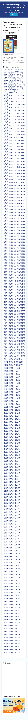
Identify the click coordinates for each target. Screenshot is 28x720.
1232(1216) (6, 473)
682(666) (14, 263)
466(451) (19, 199)
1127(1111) (6, 421)
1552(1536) (11, 633)
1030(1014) (17, 371)
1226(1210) (6, 470)
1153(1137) (17, 433)
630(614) (6, 248)
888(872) (19, 325)
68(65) (14, 82)
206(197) (19, 121)
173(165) (10, 112)
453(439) (6, 196)
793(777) (19, 296)
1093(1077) (17, 403)
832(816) (14, 308)
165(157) (19, 109)
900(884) (6, 329)
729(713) (23, 277)
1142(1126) (6, 428)
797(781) (14, 298)
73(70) (11, 83)
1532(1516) (17, 622)
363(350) (6, 169)
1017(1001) (11, 365)
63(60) (18, 80)
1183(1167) (17, 448)
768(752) (19, 289)
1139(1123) (6, 427)
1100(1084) (6, 407)
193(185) (10, 118)
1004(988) (6, 361)
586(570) (10, 235)
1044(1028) (11, 379)
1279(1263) (17, 496)
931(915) (10, 338)
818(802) (19, 304)
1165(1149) (17, 439)
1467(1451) (6, 591)
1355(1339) (6, 535)
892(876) (14, 326)
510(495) (10, 212)
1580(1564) (17, 646)
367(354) (23, 169)
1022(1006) (6, 368)
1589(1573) (17, 651)
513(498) (23, 212)
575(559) (6, 232)
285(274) (10, 145)
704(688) (23, 269)
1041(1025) (11, 377)
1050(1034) (11, 382)
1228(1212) (17, 470)
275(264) (10, 142)
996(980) (6, 358)
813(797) (19, 302)
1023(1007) (11, 368)
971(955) (6, 350)
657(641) (14, 256)
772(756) (14, 290)
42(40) (11, 76)
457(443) (23, 196)
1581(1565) (6, 648)
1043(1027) (6, 379)
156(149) (23, 106)
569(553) (23, 229)
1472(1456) (17, 592)
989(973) (19, 355)
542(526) (14, 221)
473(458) (6, 202)
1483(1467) (11, 598)
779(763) (23, 292)
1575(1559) (6, 645)
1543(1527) (11, 628)
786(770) (10, 295)
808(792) (19, 301)
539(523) (23, 220)
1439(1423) (17, 576)
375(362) (14, 172)
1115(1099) (6, 415)
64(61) (21, 80)
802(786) (14, 299)
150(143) (19, 104)
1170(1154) (11, 442)
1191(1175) (11, 452)
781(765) (10, 293)
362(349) (23, 167)
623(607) (19, 245)
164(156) (14, 109)
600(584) (6, 239)
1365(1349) (11, 540)
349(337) (10, 164)
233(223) (22, 128)
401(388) (19, 179)
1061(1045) (6, 388)
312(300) (19, 152)
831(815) (10, 308)
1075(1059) (17, 394)
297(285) (19, 148)
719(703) (23, 274)
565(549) (6, 229)
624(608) (23, 245)
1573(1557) (11, 643)
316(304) (14, 154)
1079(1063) (6, 397)
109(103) (13, 92)
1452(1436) (6, 583)
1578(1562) (6, 646)
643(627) (19, 251)
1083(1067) (11, 398)
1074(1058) (11, 394)
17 (20, 70)
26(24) (17, 71)
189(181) (14, 116)
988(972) (14, 355)
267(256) (14, 139)
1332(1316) (11, 523)
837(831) (19, 310)
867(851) (14, 319)
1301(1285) (6, 508)
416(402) (19, 184)
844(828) (6, 313)
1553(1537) (17, 633)
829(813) (23, 307)
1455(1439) (6, 585)
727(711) (14, 277)
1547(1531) (17, 630)
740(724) (6, 281)
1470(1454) (6, 592)
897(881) (14, 328)
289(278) (6, 146)
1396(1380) (11, 555)
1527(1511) (6, 621)
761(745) (10, 287)
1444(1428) (11, 579)
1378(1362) (11, 546)
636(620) (10, 250)
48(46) (11, 77)
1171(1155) (17, 442)
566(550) (10, 229)
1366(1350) (17, 540)
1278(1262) (11, 496)
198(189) (6, 119)
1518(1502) (6, 616)
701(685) (10, 269)
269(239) (23, 139)
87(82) (14, 86)
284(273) (6, 145)
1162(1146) (17, 437)
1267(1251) (6, 491)
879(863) (23, 322)
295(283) (10, 148)
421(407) (19, 185)
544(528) (23, 221)
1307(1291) (6, 511)
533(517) (23, 218)
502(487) (19, 209)
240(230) (10, 131)
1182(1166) (11, 448)
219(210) (10, 125)
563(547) (19, 227)
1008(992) (6, 362)
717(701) (14, 274)
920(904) (6, 335)
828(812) (19, 307)
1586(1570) (17, 649)
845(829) (10, 313)
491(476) (19, 206)
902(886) (14, 329)
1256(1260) (11, 485)
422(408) (23, 185)
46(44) (5, 77)
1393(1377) (11, 553)
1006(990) (15, 361)
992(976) (10, 356)
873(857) (19, 320)
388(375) (6, 176)
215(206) (14, 124)
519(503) (6, 215)
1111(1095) (17, 412)
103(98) (9, 91)
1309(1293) (17, 511)
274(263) (6, 142)
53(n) (8, 79)
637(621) (14, 250)
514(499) (6, 214)
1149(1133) (11, 431)
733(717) (19, 278)
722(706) (14, 275)
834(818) (23, 308)
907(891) (14, 331)
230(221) (10, 128)
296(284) (14, 148)
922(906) (14, 335)
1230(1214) (11, 472)
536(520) (10, 220)
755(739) (6, 286)
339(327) (10, 161)
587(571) (14, 235)
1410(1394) (6, 562)
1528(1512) (11, 621)
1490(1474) (17, 601)
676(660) (10, 262)
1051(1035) (17, 382)
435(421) (14, 190)
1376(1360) (17, 544)
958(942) (14, 346)
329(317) (6, 158)
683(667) (19, 263)
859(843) (23, 316)
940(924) (6, 341)
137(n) (5, 101)
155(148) (19, 106)
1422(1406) (6, 568)
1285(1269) (17, 499)
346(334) (19, 163)
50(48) (18, 77)
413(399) (6, 184)
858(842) (19, 316)
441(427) (19, 191)
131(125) (23, 98)
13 (15, 70)
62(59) (14, 80)
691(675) (10, 266)
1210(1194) (17, 461)
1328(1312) (6, 521)
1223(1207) (6, 469)
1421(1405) (17, 567)
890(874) (6, 326)
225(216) (10, 127)
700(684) (6, 269)
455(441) (14, 196)
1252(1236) (17, 482)
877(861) (14, 322)
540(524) (6, 221)
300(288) (10, 149)
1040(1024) (6, 377)
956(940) (6, 346)
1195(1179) (17, 454)
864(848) (23, 317)
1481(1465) (17, 597)
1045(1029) (17, 379)
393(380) (6, 178)
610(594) (6, 242)
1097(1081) (6, 406)
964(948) (19, 347)
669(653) (23, 259)
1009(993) (11, 362)
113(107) (10, 94)
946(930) (10, 343)
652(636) (14, 254)
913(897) (19, 332)
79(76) (11, 85)
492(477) (23, 206)
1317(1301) (11, 515)
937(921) (14, 340)
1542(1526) (6, 628)
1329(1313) (11, 521)
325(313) (10, 157)
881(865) (10, 323)
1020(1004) (11, 367)
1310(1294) (6, 512)
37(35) (14, 74)
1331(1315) (6, 523)
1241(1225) (6, 478)
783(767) (19, 293)
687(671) (14, 265)
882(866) (14, 323)
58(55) (23, 79)
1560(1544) (6, 637)
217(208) (23, 124)
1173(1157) (11, 443)
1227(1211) (11, 470)
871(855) (10, 320)
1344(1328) (11, 529)
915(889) (6, 334)
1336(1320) (17, 525)
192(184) (6, 118)
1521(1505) (6, 618)
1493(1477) (17, 603)
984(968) (19, 353)
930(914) (6, 338)
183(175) (10, 115)
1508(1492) (17, 610)
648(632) (19, 253)
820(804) (6, 305)
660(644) (6, 257)
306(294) (14, 151)
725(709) (6, 277)
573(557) (19, 230)
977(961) (10, 352)
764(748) (23, 287)
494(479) (10, 208)
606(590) (10, 241)
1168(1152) (17, 440)
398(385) (6, 179)
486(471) (19, 205)
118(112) (10, 95)
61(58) (11, 80)
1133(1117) (6, 424)
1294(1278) (17, 503)
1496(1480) (17, 604)
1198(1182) (17, 455)
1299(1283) (11, 506)
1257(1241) (17, 485)
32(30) (18, 73)
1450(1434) (11, 582)
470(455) (14, 200)
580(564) (6, 233)
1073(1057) (6, 394)
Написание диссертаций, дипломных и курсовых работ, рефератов (14, 7)
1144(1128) (17, 428)
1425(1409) (6, 570)
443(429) (6, 193)
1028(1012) (6, 371)
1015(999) (20, 364)
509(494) (6, 212)
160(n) (18, 107)
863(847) (19, 317)
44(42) (18, 76)
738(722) (19, 280)
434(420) (10, 190)
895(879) (6, 328)
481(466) (19, 203)
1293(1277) (11, 503)
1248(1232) (11, 481)
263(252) (18, 137)
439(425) (10, 191)
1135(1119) (17, 424)
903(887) (19, 329)
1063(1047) (17, 388)
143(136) (10, 103)
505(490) (10, 211)
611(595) (10, 242)
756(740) (10, 286)
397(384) (23, 178)
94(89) (18, 88)
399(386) (10, 179)
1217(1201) (6, 466)
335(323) (10, 160)
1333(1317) (17, 523)
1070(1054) (6, 392)
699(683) (23, 268)
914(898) (23, 332)
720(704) (6, 275)
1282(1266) (17, 497)
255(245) (23, 134)
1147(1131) (17, 430)
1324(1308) (17, 518)
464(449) (10, 199)
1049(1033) (6, 382)
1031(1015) (6, 373)
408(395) (6, 182)
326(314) (14, 157)
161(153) (22, 107)
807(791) (14, 301)
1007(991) (20, 361)
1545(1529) (6, 630)
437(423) (23, 190)
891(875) (10, 326)
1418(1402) (17, 565)
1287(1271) (11, 500)
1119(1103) (11, 416)
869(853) (23, 319)
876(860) (10, 322)
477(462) (23, 202)
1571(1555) (17, 642)
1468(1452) (11, 591)
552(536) (14, 224)
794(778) (23, 296)
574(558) (23, 230)
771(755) (10, 290)
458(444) (6, 197)
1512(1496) (6, 613)
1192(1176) (17, 452)
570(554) (6, 230)
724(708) (23, 275)
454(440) (10, 196)
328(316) (23, 157)
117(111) (6, 95)
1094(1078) (6, 404)
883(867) (19, 323)
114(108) (14, 94)
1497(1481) (6, 606)
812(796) (14, 302)
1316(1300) (6, 515)
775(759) (6, 292)
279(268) (6, 143)
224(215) (6, 127)
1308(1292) (11, 511)
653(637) (19, 254)
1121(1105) (6, 418)
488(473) (6, 206)
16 (19, 70)
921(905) (10, 335)
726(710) (10, 277)
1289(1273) (6, 502)
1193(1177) (6, 454)
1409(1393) (17, 561)
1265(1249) (11, 490)
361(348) (19, 167)
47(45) (8, 77)
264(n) (21, 137)
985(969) (23, 353)
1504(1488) (11, 609)
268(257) (19, 139)
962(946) (10, 347)
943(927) (19, 341)
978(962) (14, 352)
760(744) (6, 287)
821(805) (10, 305)
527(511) (19, 217)
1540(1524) (11, 627)
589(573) (23, 235)
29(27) (8, 73)
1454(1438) (17, 583)
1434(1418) (6, 574)
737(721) (14, 280)
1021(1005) (17, 367)
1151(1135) (6, 433)
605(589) (6, 241)
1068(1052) (11, 391)
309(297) (6, 152)
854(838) (23, 314)
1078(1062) (17, 395)
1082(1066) (6, 398)
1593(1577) (6, 654)
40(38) (5, 76)
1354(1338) (17, 534)
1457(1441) (17, 585)
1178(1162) (6, 446)
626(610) (10, 247)
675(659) (6, 262)
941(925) (10, 341)
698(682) (19, 268)
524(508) (6, 217)
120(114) (19, 95)
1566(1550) (6, 640)
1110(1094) (11, 412)
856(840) (10, 316)
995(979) (23, 356)
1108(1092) (17, 410)
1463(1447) (17, 588)
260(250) (6, 137)
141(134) (22, 101)
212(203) (23, 122)
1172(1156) (6, 443)
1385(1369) (17, 549)
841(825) (14, 311)
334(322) (6, 160)
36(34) (11, 74)
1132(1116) (17, 422)
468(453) (6, 200)
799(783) (23, 298)
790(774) (6, 296)
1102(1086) (17, 407)
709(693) (23, 271)
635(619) (6, 250)
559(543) (23, 226)
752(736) (14, 284)
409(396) (10, 182)
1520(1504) (17, 616)
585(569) (6, 235)
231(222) (14, 128)
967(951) (10, 349)
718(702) (19, 274)
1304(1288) (6, 509)
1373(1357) (6, 544)
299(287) (6, 149)
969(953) (19, 349)
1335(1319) (11, 525)
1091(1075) (6, 403)
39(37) (21, 74)
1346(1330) (6, 531)
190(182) (19, 116)
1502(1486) (17, 607)
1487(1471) (17, 600)
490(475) (14, 206)
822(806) (14, 305)
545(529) (6, 223)
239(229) (6, 131)
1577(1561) (17, 645)
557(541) (14, 226)
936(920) (10, 340)
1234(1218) (17, 473)
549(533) (23, 223)
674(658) (23, 260)
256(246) (6, 136)
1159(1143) (17, 436)
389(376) (10, 176)
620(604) (6, 245)
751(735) (10, 284)
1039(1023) (17, 376)
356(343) (18, 166)
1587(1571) (6, 651)
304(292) (6, 151)
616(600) (10, 244)
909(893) (23, 331)
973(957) (14, 350)
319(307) (6, 155)
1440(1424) (6, 577)
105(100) (17, 91)
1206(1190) (11, 460)
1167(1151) (11, 440)
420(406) (14, 185)
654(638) (23, 254)
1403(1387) (17, 558)
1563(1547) (6, 639)
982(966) (10, 353)
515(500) (10, 214)
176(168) (23, 112)
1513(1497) (11, 613)
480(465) (14, 203)
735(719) (6, 280)
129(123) (14, 98)
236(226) (14, 130)
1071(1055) (11, 392)
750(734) (6, 284)
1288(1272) (17, 500)
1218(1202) (11, 466)
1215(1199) (11, 464)
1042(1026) (17, 377)
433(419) (6, 190)
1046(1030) (6, 380)
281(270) (14, 143)
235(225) (10, 130)
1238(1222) (6, 476)
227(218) (19, 127)
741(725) (10, 281)
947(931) (14, 343)
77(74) (5, 85)
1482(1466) (6, 598)
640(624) (6, 251)
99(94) (14, 89)
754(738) (23, 284)
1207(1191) (17, 460)
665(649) (6, 259)
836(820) (10, 310)
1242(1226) (11, 478)
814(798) (23, 302)
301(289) (14, 149)
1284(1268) (11, 499)
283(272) (23, 143)
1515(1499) (6, 615)
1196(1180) (6, 455)
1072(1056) (17, 392)
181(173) (23, 113)
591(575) (10, 236)
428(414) (6, 188)
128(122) (10, 98)
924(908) (23, 335)
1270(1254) (6, 493)
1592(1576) (17, 652)
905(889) (6, 331)
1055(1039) (6, 385)
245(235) (10, 133)
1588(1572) (11, 651)
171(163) (23, 110)
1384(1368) (11, 549)
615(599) (6, 244)
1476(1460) (6, 595)
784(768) (23, 293)
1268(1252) (11, 491)
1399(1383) (11, 556)
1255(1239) (17, 484)
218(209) (6, 125)
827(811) (14, 307)
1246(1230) (17, 479)
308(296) (23, 151)
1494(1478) (6, 604)
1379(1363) (17, 546)
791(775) (10, 296)
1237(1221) (17, 475)
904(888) (23, 329)
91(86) (8, 88)
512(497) (19, 212)
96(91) (5, 89)
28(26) (5, 73)
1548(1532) (6, 631)
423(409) (6, 187)
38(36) (18, 74)
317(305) (19, 154)
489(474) (10, 206)
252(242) (10, 134)
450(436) (14, 194)
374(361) (10, 172)
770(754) (6, 290)
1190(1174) (6, 452)
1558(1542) (11, 636)
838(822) (23, 310)
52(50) (5, 79)
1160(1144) (6, 437)
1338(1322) (11, 526)
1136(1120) (6, 425)
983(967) (14, 353)
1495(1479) (11, 604)
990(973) (23, 355)
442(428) (23, 191)
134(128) (14, 100)
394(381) (10, 178)
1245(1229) (11, 479)
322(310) (19, 155)
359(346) (10, 167)
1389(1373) (6, 552)
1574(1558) (17, 643)
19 (23, 70)
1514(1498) (17, 613)
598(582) (19, 238)
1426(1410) (11, 570)
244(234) (6, 133)
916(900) (10, 334)
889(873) (23, 325)
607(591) (14, 241)
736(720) (10, 280)
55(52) (14, 79)
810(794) (6, 302)
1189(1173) (17, 451)
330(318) (10, 158)
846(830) (14, 313)
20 (4, 71)
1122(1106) (11, 418)
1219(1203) (17, 466)
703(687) (19, 269)
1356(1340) (11, 535)
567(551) (14, 229)
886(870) (10, 325)
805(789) (6, 301)
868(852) (19, 319)
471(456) (19, 200)
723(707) (19, 275)
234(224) (6, 130)
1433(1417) (17, 573)
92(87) (11, 88)
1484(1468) (17, 598)
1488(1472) (6, 601)
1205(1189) (6, 460)
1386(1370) (6, 550)
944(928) (23, 341)
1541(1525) (17, 627)
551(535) (10, 224)
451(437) (19, 194)
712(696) (14, 272)
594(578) (23, 236)
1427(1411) (17, 570)
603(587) (19, 239)
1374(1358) (11, 544)
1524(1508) (6, 619)
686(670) (10, 265)
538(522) (19, 220)
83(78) (23, 85)
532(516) (19, 218)
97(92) (8, 89)
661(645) (10, 257)
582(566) (14, 233)
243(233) (23, 131)
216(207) (19, 124)
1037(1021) (6, 376)
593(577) (19, 236)
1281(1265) (11, 497)
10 (11, 70)
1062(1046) (11, 388)
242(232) (19, 131)
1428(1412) (6, 571)
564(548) (23, 227)
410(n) (13, 182)
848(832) (19, 313)
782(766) (14, 293)
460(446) (14, 197)
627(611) (14, 247)
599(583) (23, 238)
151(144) (23, 104)
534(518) (6, 220)
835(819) (6, 310)
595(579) (6, 238)
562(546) (14, 227)
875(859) (6, 322)
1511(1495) (17, 612)
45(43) (21, 76)
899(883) (23, 328)
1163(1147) (6, 439)
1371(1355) (11, 543)
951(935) (6, 344)
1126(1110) (17, 419)
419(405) (10, 185)
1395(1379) (6, 555)
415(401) (14, 184)
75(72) (18, 83)
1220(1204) (6, 467)
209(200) (10, 122)
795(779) (6, 298)
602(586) (14, 239)
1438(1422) (11, 576)
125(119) (19, 97)
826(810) (10, 307)
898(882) (19, 328)
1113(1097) (11, 413)
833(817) (19, 308)
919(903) (23, 334)
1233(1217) (11, 473)
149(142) (14, 104)
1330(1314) (17, 521)
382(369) (23, 173)
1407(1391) (6, 561)
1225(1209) (17, 469)
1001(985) (11, 359)
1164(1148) (11, 439)
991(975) (6, 356)
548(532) (19, 223)
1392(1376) (6, 553)
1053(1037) (11, 383)
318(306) (23, 154)
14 (16, 70)
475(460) (14, 202)
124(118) (14, 97)
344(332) (10, 163)
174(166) (14, 112)
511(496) (14, 212)
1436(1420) (17, 574)
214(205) (10, 124)
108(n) (9, 92)
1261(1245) (6, 488)
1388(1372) (17, 550)
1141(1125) (17, 427)
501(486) (14, 209)
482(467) (23, 203)
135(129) (19, 100)
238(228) (23, 130)
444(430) (10, 193)
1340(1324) (6, 528)
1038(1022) (11, 376)
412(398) (22, 182)
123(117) (10, 97)
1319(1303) (6, 517)
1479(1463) (6, 597)
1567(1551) (11, 640)
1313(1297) (6, 514)
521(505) (14, 215)
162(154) (6, 109)
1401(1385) (6, 558)
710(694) (6, 272)
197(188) (23, 118)
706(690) (10, 271)
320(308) (10, 155)
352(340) (23, 164)
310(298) (10, 152)
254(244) (19, 134)
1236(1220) (11, 475)
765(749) (6, 289)
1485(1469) (6, 600)
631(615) (10, 248)
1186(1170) (17, 449)
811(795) (10, 302)
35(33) (8, 74)
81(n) (17, 85)
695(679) (6, 268)
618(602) (19, 244)
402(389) (23, 179)
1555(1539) (11, 634)
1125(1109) (11, 419)
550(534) (6, 224)
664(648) (23, 257)
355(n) (13, 166)
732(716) (14, 278)
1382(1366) (17, 547)
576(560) (10, 232)
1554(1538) (6, 634)
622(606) (14, 245)
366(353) (19, 169)
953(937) (14, 344)
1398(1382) (6, 556)
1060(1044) (17, 386)
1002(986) (15, 359)
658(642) (19, 256)
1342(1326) (17, 528)
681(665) (10, 263)
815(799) (6, 304)
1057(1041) (17, 385)
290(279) (10, 146)
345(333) (14, 163)
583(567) (19, 233)
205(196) (14, 121)
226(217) (14, 127)
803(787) (19, 299)
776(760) (10, 292)
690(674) (6, 266)
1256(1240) (6, 485)
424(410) (10, 187)
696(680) (10, 268)
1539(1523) (6, 627)
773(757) (19, 290)
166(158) (23, 109)
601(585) (10, 239)
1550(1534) (17, 631)
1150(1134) (17, 431)
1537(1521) (11, 625)
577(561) (14, 232)
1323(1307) (11, 518)
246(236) (14, 133)
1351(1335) (17, 532)
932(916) (14, 338)
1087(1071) (17, 400)
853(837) (19, 314)
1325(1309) (6, 520)
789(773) (23, 295)
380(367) (14, 173)
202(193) (23, 119)
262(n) (13, 137)
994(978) (19, 356)
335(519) (14, 160)
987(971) (10, 355)
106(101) (21, 91)
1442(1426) (17, 577)
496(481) (19, 208)
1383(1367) (6, 549)
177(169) (6, 113)
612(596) (14, 242)
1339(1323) (17, 526)
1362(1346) (11, 538)
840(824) (10, 311)
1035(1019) (11, 374)
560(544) (6, 227)
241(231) (14, 131)
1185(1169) (11, 449)
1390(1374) (11, 552)
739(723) (23, 280)
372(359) (23, 170)
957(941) (10, 346)
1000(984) (6, 359)
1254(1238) (11, 484)
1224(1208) (11, 469)
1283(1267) (6, 499)
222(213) (19, 125)
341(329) (19, 161)
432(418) (23, 188)
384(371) (10, 175)
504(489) (6, 211)
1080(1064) (11, 397)
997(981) (10, 358)
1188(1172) (11, 451)
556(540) (10, 226)
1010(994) (15, 362)
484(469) (10, 205)
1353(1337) (11, 534)
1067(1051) (6, 391)
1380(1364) (6, 547)
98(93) (11, 89)
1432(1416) (11, 573)
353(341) (6, 166)
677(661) (14, 262)
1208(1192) (6, 461)
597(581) (14, 238)
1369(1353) (17, 541)
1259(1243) (11, 487)
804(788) (23, 299)
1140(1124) (11, 427)
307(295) (19, 151)
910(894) (6, 332)
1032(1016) (11, 373)
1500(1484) (6, 607)
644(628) (23, 251)
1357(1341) (17, 535)
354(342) (10, 166)
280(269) (10, 143)
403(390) (6, 181)
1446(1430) (6, 580)
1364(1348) (6, 540)
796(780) (10, 298)
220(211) (14, 125)
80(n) (14, 85)
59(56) (5, 80)
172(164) (6, 112)
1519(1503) (11, 616)
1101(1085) (11, 407)
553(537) (19, 224)
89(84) (21, 86)
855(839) (6, 316)
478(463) (6, 203)
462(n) (22, 197)
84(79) (5, 86)
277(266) (19, 142)
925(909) (6, 337)
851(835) (10, 314)
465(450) (14, 199)
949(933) (19, 343)
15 (18, 70)
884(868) (23, 323)
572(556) (14, 230)
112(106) (6, 94)
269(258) (6, 140)
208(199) (6, 122)
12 (14, 70)
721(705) (10, 275)
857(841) (14, 316)
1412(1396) (17, 562)
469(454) (10, 200)
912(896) (14, 332)
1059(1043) (11, 386)
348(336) (6, 164)
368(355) (6, 170)
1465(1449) (11, 589)
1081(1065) (17, 397)
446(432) (19, 193)
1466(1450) (17, 589)
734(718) (23, 278)
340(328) (14, 161)
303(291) (23, 149)
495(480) (14, 208)
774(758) (23, 290)
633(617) (19, 248)
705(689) (6, 271)
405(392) (14, 181)
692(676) (14, 266)
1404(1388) (6, 559)
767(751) (14, 289)
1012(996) (6, 364)
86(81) (11, 86)
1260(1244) (17, 487)
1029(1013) (11, 371)
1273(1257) (6, 494)
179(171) (14, 113)
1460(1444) (17, 586)
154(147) (14, 106)
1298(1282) (6, 506)
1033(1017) (17, 373)
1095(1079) (11, 404)
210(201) (14, 122)
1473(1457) (6, 594)
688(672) (19, 265)
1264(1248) (6, 490)
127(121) (6, 98)
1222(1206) (17, 467)
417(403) (23, 184)
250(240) (23, 133)
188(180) (10, 116)
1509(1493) (6, 612)
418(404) (6, 185)
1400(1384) (17, 556)
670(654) (6, 260)
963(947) (14, 347)
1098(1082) (11, 406)
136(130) (23, 100)
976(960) (6, 352)
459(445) (10, 197)
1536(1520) (6, 625)
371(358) (19, 170)
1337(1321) (6, 526)
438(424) (6, 191)
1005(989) (11, 361)
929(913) (23, 337)
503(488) (23, 209)
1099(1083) (17, 406)
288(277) (23, 145)
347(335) (23, 163)
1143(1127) (11, 428)
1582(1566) (11, 648)
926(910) (10, 337)
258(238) (14, 136)
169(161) (14, 110)
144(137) (14, 103)
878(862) (19, 322)
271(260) (14, 140)
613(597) (19, 242)
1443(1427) (6, 579)
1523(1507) (17, 618)
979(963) (19, 352)
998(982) (14, 358)
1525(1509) (11, 619)
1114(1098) (17, 413)
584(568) (23, 233)
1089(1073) (11, 401)
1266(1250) (17, 490)
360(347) (14, 167)
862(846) (14, 317)
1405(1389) (11, 559)
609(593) (23, 241)
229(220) (6, 128)
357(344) (22, 166)
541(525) (10, 221)
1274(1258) (11, 494)
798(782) (19, 298)
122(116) (6, 97)
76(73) (21, 83)
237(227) (19, 130)
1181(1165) (6, 448)
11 (12, 70)
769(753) (23, 289)
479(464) (10, 203)
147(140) (6, 104)
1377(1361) (6, 546)
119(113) (14, 95)
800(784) (6, 299)
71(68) (5, 83)
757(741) (14, 286)
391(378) (19, 176)
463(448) (6, 199)
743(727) (19, 281)
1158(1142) (11, 436)
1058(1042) (6, 386)
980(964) (23, 352)
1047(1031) (11, 380)
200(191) (14, 119)
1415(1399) (17, 564)
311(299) (14, 152)
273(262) (23, 140)
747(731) (14, 283)
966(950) (6, 349)
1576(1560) (11, 645)
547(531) (14, 223)
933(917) (19, 338)
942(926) (14, 341)
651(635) (10, 254)
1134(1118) (11, 424)
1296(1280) (11, 505)
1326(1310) (11, 520)
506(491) (14, 211)
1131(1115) (11, 422)
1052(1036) (6, 383)
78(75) (8, 85)
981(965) (6, 353)
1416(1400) (6, 565)
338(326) (6, 161)
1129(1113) (17, 421)
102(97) (5, 91)
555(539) (6, 226)
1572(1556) (6, 643)
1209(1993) (11, 461)
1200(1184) (11, 457)
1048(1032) (17, 380)
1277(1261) (6, 496)
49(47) (14, 77)
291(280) (14, 146)
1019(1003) (6, 367)
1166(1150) (6, 440)
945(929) (6, 343)
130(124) (19, 98)
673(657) (19, 260)
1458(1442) (6, 586)
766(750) (10, 289)
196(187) (19, 118)
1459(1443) (11, 586)
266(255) (10, 139)
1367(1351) (6, 541)
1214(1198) (6, 464)
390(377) (14, 176)
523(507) (23, 215)
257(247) (10, 136)
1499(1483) (17, 606)
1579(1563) (11, 646)
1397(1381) (17, 555)
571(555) (10, 230)
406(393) (19, 181)
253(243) (14, 134)
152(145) (6, 106)
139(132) (13, 101)
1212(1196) (11, 463)
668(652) (19, 259)
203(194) (6, 121)
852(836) (14, 314)
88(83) (18, 86)
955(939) (23, 344)
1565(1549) (17, 639)
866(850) (10, 319)
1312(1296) (17, 512)
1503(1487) (6, 609)
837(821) (14, 310)
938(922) (19, 340)
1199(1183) (6, 457)
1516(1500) (11, 615)
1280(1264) (6, 497)
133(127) (10, 100)
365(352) (14, 169)
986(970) (6, 355)
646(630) (10, 253)
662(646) (14, 257)
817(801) (14, 304)
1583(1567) (17, 648)
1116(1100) (11, 415)
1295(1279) (6, 505)
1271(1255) (11, 493)
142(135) (6, 103)
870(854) (6, 320)
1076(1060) (6, 395)
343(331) (6, 163)
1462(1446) (11, 588)
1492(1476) (11, 603)
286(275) (14, 145)
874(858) (23, 320)
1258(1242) (6, 487)
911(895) (10, 332)
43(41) (14, 76)
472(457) (23, 200)
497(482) (23, 208)
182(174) (6, 115)
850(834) (6, 314)
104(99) (13, 91)
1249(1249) (17, 481)
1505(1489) (17, 609)
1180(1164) (17, 446)
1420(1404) (11, 567)
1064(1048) (6, 389)
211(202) (19, 122)
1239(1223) (11, 476)
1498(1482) (11, 606)
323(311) (23, 155)
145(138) (19, 103)
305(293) (10, 151)
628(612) (19, 247)
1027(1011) (17, 370)
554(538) (23, 224)
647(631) (14, 253)
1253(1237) (6, 484)
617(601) (14, 244)
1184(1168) (6, 449)
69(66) (18, 82)
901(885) (10, 329)
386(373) (19, 175)
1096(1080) (17, 404)
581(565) (10, 233)
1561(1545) (11, 637)
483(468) (6, 205)
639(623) (23, 250)
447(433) (23, 193)
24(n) (11, 71)
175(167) (19, 112)
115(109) (19, 94)
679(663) (23, 262)
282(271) (19, 143)
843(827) (23, 311)
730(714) (6, 278)
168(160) (10, 110)
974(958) (19, 350)
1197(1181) (11, 455)
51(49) (21, 77)
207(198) (23, 121)
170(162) (19, 110)
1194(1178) (11, 454)
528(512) (23, 217)
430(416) (14, 188)
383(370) (6, 175)
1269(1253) (17, 491)
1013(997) (11, 364)
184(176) (14, 115)
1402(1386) (11, 558)
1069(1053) (17, 391)
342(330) (23, 161)
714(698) (23, 272)
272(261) (19, 140)
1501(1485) (11, 607)
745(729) (6, 283)
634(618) (23, 248)
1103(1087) (6, 409)
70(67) (21, 82)
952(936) (10, 344)
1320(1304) (11, 517)
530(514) (10, 218)
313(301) (23, 152)
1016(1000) (6, 365)
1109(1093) (6, 412)
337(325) (23, 160)
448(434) (6, 194)
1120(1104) (17, 416)
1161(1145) (11, 437)
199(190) (10, 119)
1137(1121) (11, 425)
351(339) (19, 164)
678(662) (19, 262)
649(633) (23, 253)
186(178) (23, 115)
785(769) (6, 295)
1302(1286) (11, 508)
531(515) (14, 218)
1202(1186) (6, 458)
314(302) (6, 154)
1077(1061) (11, 395)
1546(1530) (11, 630)
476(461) (19, 202)
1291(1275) (17, 502)
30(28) (11, 73)
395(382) (14, 178)
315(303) (10, 154)
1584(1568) (6, 649)
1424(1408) (17, 568)
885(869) (6, 325)
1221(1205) (11, 467)
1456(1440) (11, 585)
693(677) (19, 266)
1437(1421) (6, 576)
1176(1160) (11, 445)
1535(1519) (17, 624)
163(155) (10, 109)
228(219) (23, 127)
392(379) (23, 176)
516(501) (14, 214)
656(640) (10, 256)
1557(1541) (6, 636)
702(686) (14, 269)
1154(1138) (6, 434)
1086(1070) (11, 400)
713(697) (19, 272)
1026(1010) (11, 370)
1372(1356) (17, 543)
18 (22, 70)
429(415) (10, 188)
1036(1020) (17, 374)
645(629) (6, 253)
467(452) (23, 199)
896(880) (10, 328)
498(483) (6, 209)
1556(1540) (17, 634)
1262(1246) (11, 488)
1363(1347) (17, 538)
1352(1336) (6, 534)
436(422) (19, 190)
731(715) (10, 278)
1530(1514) (6, 622)
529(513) (6, 218)
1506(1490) (6, 610)
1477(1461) (11, 595)
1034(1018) (6, 374)
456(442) (19, 196)
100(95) (18, 89)
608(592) (19, 241)
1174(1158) (17, 443)
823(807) (19, 305)
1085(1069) (6, 400)
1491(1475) (6, 603)
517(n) (18, 214)
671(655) (10, 260)
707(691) (14, 271)
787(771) (14, 295)
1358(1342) (6, 537)
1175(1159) (6, 445)
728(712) (19, 277)
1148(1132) (6, 431)
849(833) (23, 313)
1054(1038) (17, 383)
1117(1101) (17, 415)
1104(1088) (11, 409)
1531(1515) (11, 622)
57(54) (20, 79)
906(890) (10, 331)
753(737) (19, 284)
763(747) (19, 287)
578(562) (19, 232)
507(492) (19, 211)
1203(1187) (11, 458)
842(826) (19, 311)
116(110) (23, 94)
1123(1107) (17, 418)
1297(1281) (17, 505)
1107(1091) (11, 410)
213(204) (6, 124)
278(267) (23, 142)
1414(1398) (11, 564)
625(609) (6, 247)
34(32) (5, 74)
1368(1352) (11, 541)
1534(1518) (11, 624)
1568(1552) (17, 640)
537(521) (14, 220)
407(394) (23, 181)
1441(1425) (11, 577)
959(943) (19, 346)
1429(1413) (11, 571)
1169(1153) (6, 442)
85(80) (8, 86)
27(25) (20, 71)
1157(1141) (6, 436)
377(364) (23, 172)
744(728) (23, 281)
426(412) (19, 187)
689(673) (23, 265)
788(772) (19, 295)
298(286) (23, 148)
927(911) (14, 337)
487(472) (23, 205)
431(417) (19, 188)
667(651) (14, 259)
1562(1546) (17, 637)
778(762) (19, 292)
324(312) (6, 157)
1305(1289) (11, 509)
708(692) (19, 271)
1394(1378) (17, 553)
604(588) (23, 239)
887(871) (14, 325)
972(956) (10, 350)
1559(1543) (17, 636)
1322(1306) (6, 518)
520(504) (10, 215)
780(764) (6, 293)
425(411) (14, 187)
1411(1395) (11, 562)
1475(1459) (17, 594)
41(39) (8, 76)
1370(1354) (6, 543)
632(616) (14, 248)
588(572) (19, 235)
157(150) (6, 107)
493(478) (6, 208)
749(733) (23, 283)
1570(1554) (11, 642)
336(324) (19, 160)
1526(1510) (17, 619)
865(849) (6, 319)
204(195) (10, 121)
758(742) (19, 286)
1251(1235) (11, 482)
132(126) (6, 100)
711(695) (10, 272)
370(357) (14, 170)
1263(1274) (17, 488)
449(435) (10, 194)
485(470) (14, 205)
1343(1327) (6, 529)
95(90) (21, 88)
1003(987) (20, 359)
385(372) (14, 175)
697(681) (14, 268)
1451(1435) (17, 582)
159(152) (14, 107)
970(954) (23, 349)
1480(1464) (11, 597)
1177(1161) (17, 445)
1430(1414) (17, 571)
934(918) (23, 338)
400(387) (14, 179)
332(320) (19, 158)
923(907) (19, 335)
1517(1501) (17, 615)
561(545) (10, 227)
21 (5, 71)
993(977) (14, 356)
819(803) (23, 304)
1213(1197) (17, 463)
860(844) (6, 317)
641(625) (10, 251)
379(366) (10, 173)
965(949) (23, 347)
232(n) (18, 128)
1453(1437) (11, 583)
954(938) (19, 344)
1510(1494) (11, 612)
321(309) (14, 155)
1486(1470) (11, 600)
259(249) (23, 136)
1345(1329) (17, 529)
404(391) (10, 181)
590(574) (6, 236)
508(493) (23, 211)
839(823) (6, 311)
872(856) (14, 320)
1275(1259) (17, 494)
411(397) (18, 182)
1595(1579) (17, 654)
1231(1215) (17, 472)
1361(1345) (6, 538)
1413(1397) (6, 564)
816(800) (10, 304)
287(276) (19, 145)
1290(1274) (11, 502)
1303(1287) (17, 508)
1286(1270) (6, 500)
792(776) (14, 296)
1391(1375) (17, 552)
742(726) (14, 281)
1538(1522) (17, 625)
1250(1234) (6, 482)
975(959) (23, 350)
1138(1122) (17, 425)
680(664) (6, 263)
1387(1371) (11, 550)
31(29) (14, 73)
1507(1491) (11, 610)
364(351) (10, 169)
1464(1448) (6, 589)
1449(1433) (6, 582)
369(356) (10, 170)
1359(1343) (11, 537)
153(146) (10, 106)
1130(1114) (6, 422)
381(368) (19, 173)
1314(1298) (11, 514)
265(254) (6, 139)
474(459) (10, 202)
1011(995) (20, 362)
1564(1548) (11, 639)
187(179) (6, 116)
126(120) (23, 97)
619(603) (23, 244)
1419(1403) (6, 567)
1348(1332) (17, 531)
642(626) (14, 251)
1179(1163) (11, 446)
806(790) (10, 301)
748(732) (19, 283)
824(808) (23, 305)
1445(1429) (17, 579)
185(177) (19, 115)
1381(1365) (11, 547)
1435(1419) (11, 574)
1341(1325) (11, 528)
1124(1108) (6, 419)
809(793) (23, 301)
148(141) (10, 104)
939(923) (23, 340)
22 (6, 71)
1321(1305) (17, 517)
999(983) (19, 358)
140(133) (18, 101)
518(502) (22, 214)
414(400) (10, 184)
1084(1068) (17, 398)
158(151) (10, 107)
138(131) (9, 101)
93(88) (14, 88)
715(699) (6, 274)
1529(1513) (17, 621)
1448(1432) (17, 580)
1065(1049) (11, 389)
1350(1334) (11, 532)
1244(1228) (6, 479)
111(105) (22, 92)
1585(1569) (11, 649)
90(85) (5, 88)
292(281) (19, 146)
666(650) (10, 259)
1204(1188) (17, 458)
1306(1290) (17, 509)
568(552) (19, 229)
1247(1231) (6, 481)
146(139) (23, 103)
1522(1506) (11, 618)
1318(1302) (17, 515)
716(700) (10, 274)
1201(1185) (17, 457)
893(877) (19, 326)
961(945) (6, 347)
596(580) (10, 238)
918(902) (19, 334)
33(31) (21, 73)
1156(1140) (17, 434)
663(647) (19, 257)
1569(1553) (6, 642)
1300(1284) (17, 506)
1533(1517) (6, 624)
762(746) (14, 287)
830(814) (6, 308)
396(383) (19, 178)
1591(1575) (11, 652)
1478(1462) (17, 595)
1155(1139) (11, 434)
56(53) (17, 79)
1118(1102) (6, 416)
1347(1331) (11, 531)
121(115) (23, 95)
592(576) (14, 236)
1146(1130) (11, 430)
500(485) (10, 209)
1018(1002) (17, 365)
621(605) (10, 245)
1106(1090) (6, 410)
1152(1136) (11, 433)
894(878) (23, 326)
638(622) (19, 250)
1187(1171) (6, 451)
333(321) (23, 158)
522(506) (19, 215)
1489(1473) (11, 601)
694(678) (23, 266)
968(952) (14, 349)
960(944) (23, 346)
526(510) (14, 217)
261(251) (10, 137)
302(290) (19, 149)
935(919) (6, 340)
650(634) (6, 254)
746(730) (10, 283)
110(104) (18, 92)
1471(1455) (11, 592)
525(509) (10, 217)
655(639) (6, 256)
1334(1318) (6, 525)
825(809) (6, 307)
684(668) (23, 263)
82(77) (20, 85)
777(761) (14, 292)
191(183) (23, 116)
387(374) (23, 175)
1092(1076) (11, 403)
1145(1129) (6, 430)
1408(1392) (11, 561)
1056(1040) (11, 385)
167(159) (6, 110)
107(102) (6, 92)
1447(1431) (11, 580)
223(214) (23, 125)
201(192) (19, 119)
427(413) (23, 187)
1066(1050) (17, 389)
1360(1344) (17, 537)
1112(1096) (6, 413)
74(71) (14, 83)
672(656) (14, 260)
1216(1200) (17, 464)
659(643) (23, 256)
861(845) (10, 317)
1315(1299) (17, 514)
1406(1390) (17, 559)
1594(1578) (11, 654)
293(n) (22, 146)
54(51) (10, 79)
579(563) (23, 232)
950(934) (23, 343)
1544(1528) (17, 628)
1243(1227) (17, 478)
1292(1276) (6, 503)
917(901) (14, 334)
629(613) (23, 247)
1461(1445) (6, 588)
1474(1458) (11, 594)
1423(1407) (11, 568)
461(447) (19, 197)
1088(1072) (6, 401)
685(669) (6, 265)
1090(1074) (17, 401)
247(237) (19, 133)
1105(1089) (17, 409)
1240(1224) (17, 476)
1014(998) (15, 364)
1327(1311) (17, 520)
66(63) (8, 82)
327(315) (19, 157)
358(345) (6, 167)
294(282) (6, 148)
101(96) (22, 89)
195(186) (14, 118)
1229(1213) (6, 472)
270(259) (10, 140)
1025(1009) (6, 370)
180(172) (19, 113)
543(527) (19, 221)
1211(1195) (6, 463)
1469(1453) (17, 591)
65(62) (5, 82)
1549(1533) (11, 631)
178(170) (10, 113)
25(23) (14, 71)
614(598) (23, 242)
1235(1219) (6, 475)
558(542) (19, 226)
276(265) (14, 142)
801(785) (10, 299)
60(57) (8, 80)
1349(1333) (6, 532)
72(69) (8, 83)
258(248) (19, 136)
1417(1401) (11, 565)
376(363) (19, 172)
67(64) (11, 82)
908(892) (19, 331)
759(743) (23, 286)
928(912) (19, 337)
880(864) (6, 323)
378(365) (6, 173)
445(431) (14, 193)
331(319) (14, 158)
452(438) (23, 194)
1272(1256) (17, 493)
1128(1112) (11, 421)
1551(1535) (6, 633)
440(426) (14, 191)
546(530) (10, 223)
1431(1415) (6, 573)
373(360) (6, 172)
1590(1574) (6, 652)
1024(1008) (17, 368)
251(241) (6, 134)
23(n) (9, 71)
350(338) (14, 164)
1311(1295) (11, 512)
